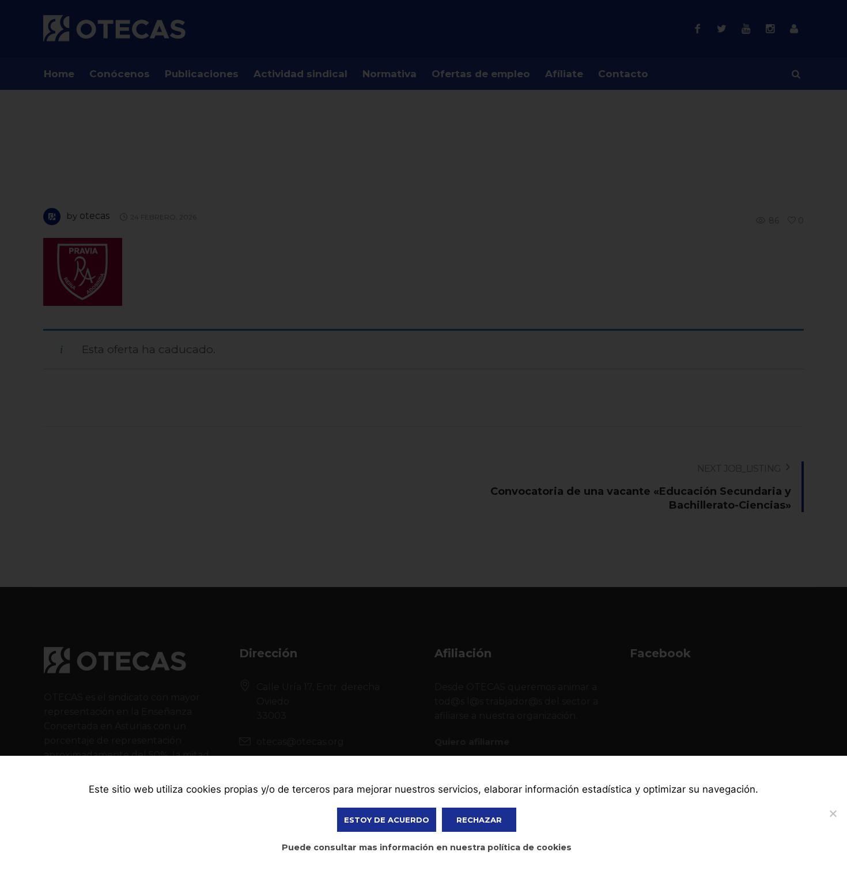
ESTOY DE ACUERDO (386, 819)
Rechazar (479, 819)
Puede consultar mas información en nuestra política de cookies (427, 847)
